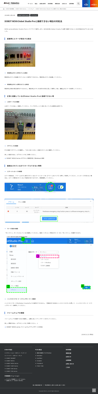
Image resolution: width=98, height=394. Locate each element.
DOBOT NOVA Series (12, 363)
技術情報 (50, 3)
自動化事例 (43, 3)
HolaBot (39, 360)
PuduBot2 (40, 363)
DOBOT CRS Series (11, 368)
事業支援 (57, 3)
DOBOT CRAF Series (12, 366)
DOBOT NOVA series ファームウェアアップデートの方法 (25, 327)
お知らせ (64, 3)
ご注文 (68, 367)
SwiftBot (39, 358)
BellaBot (39, 355)
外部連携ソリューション (12, 376)
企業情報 (71, 3)
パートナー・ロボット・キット (14, 355)
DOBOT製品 (8, 349)
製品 (36, 3)
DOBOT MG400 (10, 358)
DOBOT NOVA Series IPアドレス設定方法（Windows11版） (26, 158)
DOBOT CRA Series (11, 371)
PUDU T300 (40, 366)
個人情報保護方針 (37, 385)
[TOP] (3, 8)
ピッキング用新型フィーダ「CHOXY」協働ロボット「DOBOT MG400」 (16, 380)
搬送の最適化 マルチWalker (44, 353)
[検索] (78, 3)
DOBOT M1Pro (10, 360)
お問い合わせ (94, 4)
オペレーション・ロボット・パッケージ (16, 353)
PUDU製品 (38, 349)
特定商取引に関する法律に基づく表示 (55, 385)
